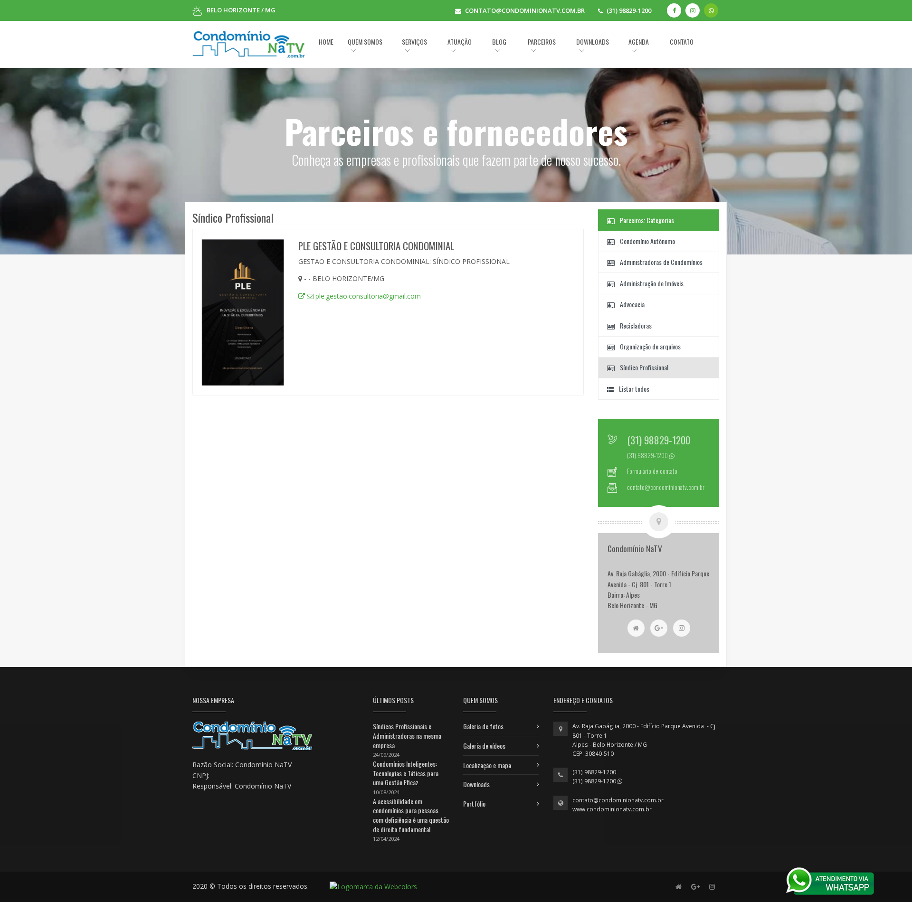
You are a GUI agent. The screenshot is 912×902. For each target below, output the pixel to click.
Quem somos (365, 42)
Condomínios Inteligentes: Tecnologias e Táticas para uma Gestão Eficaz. (405, 773)
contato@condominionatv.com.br (618, 800)
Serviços (414, 42)
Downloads (476, 784)
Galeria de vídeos (484, 746)
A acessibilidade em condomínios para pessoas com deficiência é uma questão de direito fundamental (411, 815)
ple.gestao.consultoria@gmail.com (367, 296)
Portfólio (474, 803)
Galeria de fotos (483, 726)
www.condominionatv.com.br (612, 809)
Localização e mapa (487, 765)
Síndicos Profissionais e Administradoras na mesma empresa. (407, 735)
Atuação (459, 42)
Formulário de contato (652, 471)
